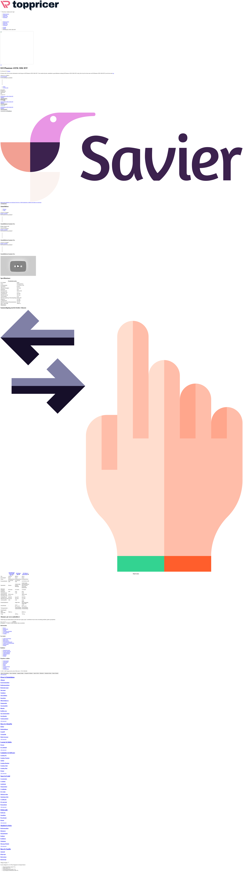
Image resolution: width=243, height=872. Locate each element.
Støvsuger (5, 663)
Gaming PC (4, 755)
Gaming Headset (5, 763)
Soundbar (3, 815)
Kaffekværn (4, 711)
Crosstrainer (4, 779)
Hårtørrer (3, 831)
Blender (3, 708)
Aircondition (4, 695)
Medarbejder (5, 629)
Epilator (3, 836)
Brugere (4, 209)
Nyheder (5, 633)
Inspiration (5, 17)
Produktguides (6, 668)
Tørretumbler (5, 662)
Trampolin (3, 734)
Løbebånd (3, 784)
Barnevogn (3, 859)
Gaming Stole (4, 765)
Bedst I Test (5, 16)
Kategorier (5, 15)
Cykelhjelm (3, 789)
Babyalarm (3, 857)
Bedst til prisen (6, 14)
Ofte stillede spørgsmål (7, 642)
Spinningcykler (4, 797)
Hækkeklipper (4, 729)
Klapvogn (3, 854)
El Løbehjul (4, 747)
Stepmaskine (4, 786)
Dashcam (3, 812)
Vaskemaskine (6, 660)
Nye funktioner (6, 632)
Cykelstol (3, 781)
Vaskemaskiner (4, 718)
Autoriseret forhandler (7, 631)
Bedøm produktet (4, 213)
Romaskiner (4, 804)
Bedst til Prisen (6, 640)
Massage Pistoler (5, 844)
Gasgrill (3, 731)
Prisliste (4, 656)
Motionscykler (4, 794)
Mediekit (5, 654)
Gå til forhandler (4, 76)
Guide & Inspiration (7, 638)
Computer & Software (8, 753)
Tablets (2, 760)
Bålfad (2, 726)
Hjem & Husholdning (7, 677)
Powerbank (4, 818)
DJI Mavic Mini (18, 574)
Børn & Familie (6, 849)
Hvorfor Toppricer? (7, 651)
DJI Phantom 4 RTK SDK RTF (12, 573)
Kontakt (4, 630)
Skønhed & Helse (6, 825)
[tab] (5, 673)
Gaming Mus (4, 768)
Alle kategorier (3, 674)
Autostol (4, 667)
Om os (4, 627)
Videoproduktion (6, 653)
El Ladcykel (4, 802)
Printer (4, 665)
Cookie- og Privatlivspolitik (8, 643)
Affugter (3, 680)
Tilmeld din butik (6, 650)
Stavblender (4, 716)
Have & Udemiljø (6, 724)
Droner (4, 28)
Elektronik (4, 810)
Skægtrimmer (4, 833)
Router (4, 664)
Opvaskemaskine (6, 666)
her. (113, 73)
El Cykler (3, 791)
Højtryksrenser (4, 737)
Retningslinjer (6, 644)
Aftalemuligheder (6, 652)
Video (4, 210)
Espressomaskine (5, 682)
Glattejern (3, 841)
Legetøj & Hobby (6, 742)
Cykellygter (4, 799)
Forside (4, 27)
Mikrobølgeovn (5, 700)
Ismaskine (3, 698)
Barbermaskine (4, 828)
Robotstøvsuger (5, 687)
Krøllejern (3, 838)
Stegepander (4, 703)
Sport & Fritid (5, 776)
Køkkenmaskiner (5, 685)
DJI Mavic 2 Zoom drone (25, 574)
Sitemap (4, 645)
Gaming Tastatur (5, 758)
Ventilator (3, 693)
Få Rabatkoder (3, 203)
